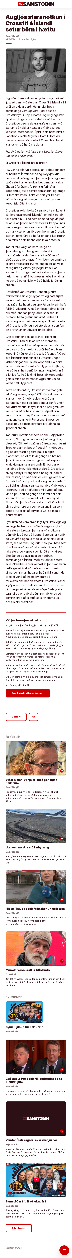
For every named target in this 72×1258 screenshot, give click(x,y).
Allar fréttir (19, 1228)
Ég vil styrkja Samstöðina (28, 693)
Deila (16, 716)
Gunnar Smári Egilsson (28, 39)
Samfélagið (12, 36)
